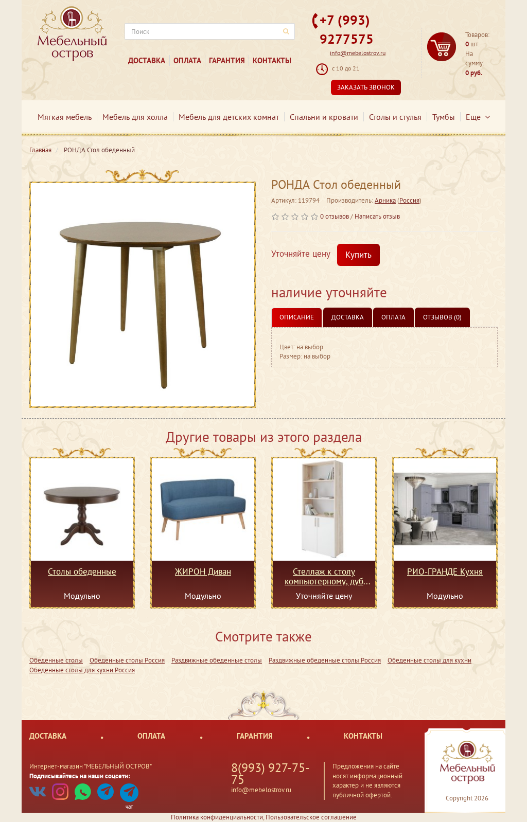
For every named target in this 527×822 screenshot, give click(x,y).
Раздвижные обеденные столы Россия (325, 660)
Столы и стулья (395, 116)
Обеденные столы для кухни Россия (82, 670)
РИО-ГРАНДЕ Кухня (445, 572)
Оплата (187, 60)
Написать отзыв (377, 216)
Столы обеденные (82, 572)
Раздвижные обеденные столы (216, 660)
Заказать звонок (366, 87)
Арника (385, 200)
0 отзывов (334, 216)
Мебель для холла (135, 116)
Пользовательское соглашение (311, 817)
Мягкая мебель (65, 116)
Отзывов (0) (442, 317)
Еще (475, 116)
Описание (296, 317)
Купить (358, 254)
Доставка (146, 60)
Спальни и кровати (324, 116)
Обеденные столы (56, 660)
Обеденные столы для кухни (429, 660)
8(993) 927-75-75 (270, 774)
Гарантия (227, 60)
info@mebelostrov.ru (357, 53)
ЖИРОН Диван (203, 572)
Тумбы (443, 116)
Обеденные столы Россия (127, 660)
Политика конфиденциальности (217, 817)
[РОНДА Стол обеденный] (142, 294)
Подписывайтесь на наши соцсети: (79, 776)
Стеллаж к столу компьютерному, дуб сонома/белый (324, 576)
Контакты (272, 60)
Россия (409, 200)
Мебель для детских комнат (229, 116)
